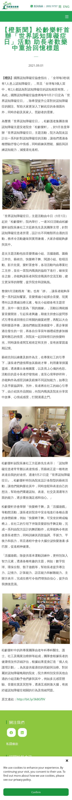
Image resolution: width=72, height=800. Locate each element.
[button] (67, 760)
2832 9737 (51, 6)
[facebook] (11, 732)
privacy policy (22, 779)
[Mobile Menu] (66, 16)
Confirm (36, 792)
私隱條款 (12, 744)
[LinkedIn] (22, 732)
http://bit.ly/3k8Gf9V (31, 699)
